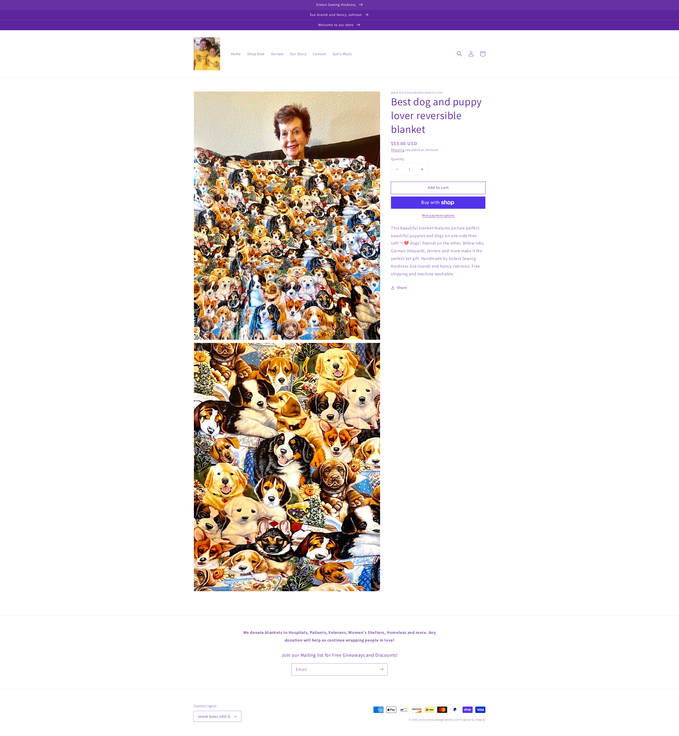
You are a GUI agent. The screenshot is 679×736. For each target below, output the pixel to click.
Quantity (397, 159)
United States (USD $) (214, 716)
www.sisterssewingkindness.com (439, 719)
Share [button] (402, 287)
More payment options (438, 215)
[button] (459, 54)
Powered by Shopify (472, 719)
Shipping (397, 150)
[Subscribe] (381, 669)
